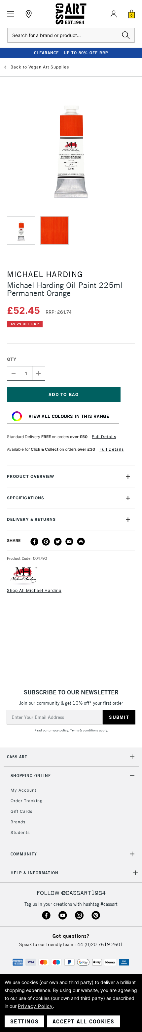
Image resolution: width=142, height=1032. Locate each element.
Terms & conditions (84, 730)
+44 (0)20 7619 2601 (99, 944)
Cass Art (17, 756)
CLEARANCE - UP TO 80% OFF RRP (71, 53)
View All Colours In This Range (69, 416)
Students (20, 832)
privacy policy (58, 730)
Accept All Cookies (84, 1021)
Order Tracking (27, 800)
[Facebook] (34, 542)
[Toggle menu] (11, 14)
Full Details (104, 436)
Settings (24, 1021)
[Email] (69, 542)
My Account (23, 790)
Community (24, 853)
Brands (18, 821)
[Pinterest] (46, 542)
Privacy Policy (35, 1006)
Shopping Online (31, 775)
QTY (11, 359)
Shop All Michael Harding (34, 590)
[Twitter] (58, 542)
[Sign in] (114, 14)
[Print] (81, 542)
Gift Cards (21, 811)
